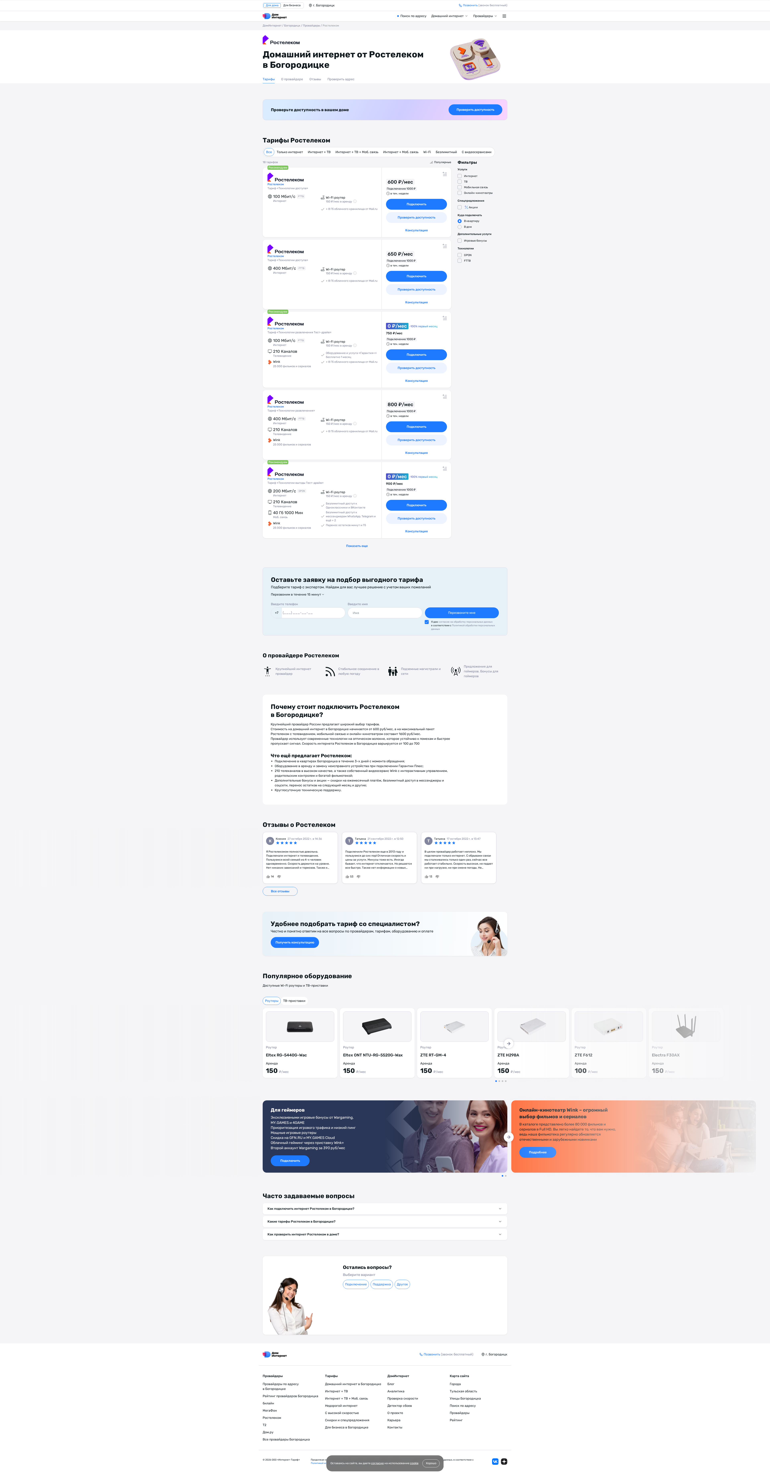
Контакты (394, 1427)
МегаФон (270, 1410)
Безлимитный (446, 152)
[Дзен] (504, 1461)
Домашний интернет (447, 16)
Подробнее (538, 1152)
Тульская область (463, 1391)
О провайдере (292, 79)
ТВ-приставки (294, 1001)
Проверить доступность (475, 110)
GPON (468, 255)
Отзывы (315, 79)
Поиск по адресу (413, 16)
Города (455, 1384)
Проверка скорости (402, 1398)
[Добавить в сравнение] (445, 174)
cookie (414, 1463)
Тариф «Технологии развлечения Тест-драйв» (299, 332)
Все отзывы (280, 891)
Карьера (393, 1420)
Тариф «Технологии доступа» (287, 188)
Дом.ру (268, 1432)
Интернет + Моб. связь (400, 152)
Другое (402, 1284)
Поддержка (382, 1284)
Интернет (470, 176)
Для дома (272, 5)
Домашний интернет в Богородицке (353, 1384)
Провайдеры (483, 16)
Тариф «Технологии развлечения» (291, 410)
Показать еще (357, 546)
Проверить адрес (341, 79)
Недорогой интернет (341, 1406)
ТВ (465, 181)
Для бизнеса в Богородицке (346, 1427)
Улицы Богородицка (465, 1398)
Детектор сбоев (399, 1406)
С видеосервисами (476, 152)
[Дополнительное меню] (505, 16)
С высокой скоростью (342, 1413)
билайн (268, 1403)
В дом (468, 227)
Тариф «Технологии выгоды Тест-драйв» (295, 483)
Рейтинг (456, 1420)
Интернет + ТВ (319, 152)
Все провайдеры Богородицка (286, 1439)
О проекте (395, 1413)
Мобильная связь (476, 187)
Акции (473, 207)
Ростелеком (272, 1418)
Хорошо (431, 1463)
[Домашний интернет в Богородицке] (275, 16)
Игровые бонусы (475, 240)
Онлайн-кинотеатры (478, 193)
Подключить (416, 204)
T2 (264, 1425)
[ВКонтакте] (495, 1461)
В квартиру (471, 221)
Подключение (356, 1284)
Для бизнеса (292, 5)
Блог (390, 1384)
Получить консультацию (295, 942)
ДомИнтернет (272, 25)
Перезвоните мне (461, 613)
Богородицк (292, 25)
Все (269, 152)
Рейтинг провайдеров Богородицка (290, 1396)
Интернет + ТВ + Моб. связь (356, 152)
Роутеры (271, 1001)
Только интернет (290, 152)
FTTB (467, 260)
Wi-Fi (427, 152)
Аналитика (395, 1391)
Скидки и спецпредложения (347, 1420)
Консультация (416, 230)
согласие (377, 1463)
